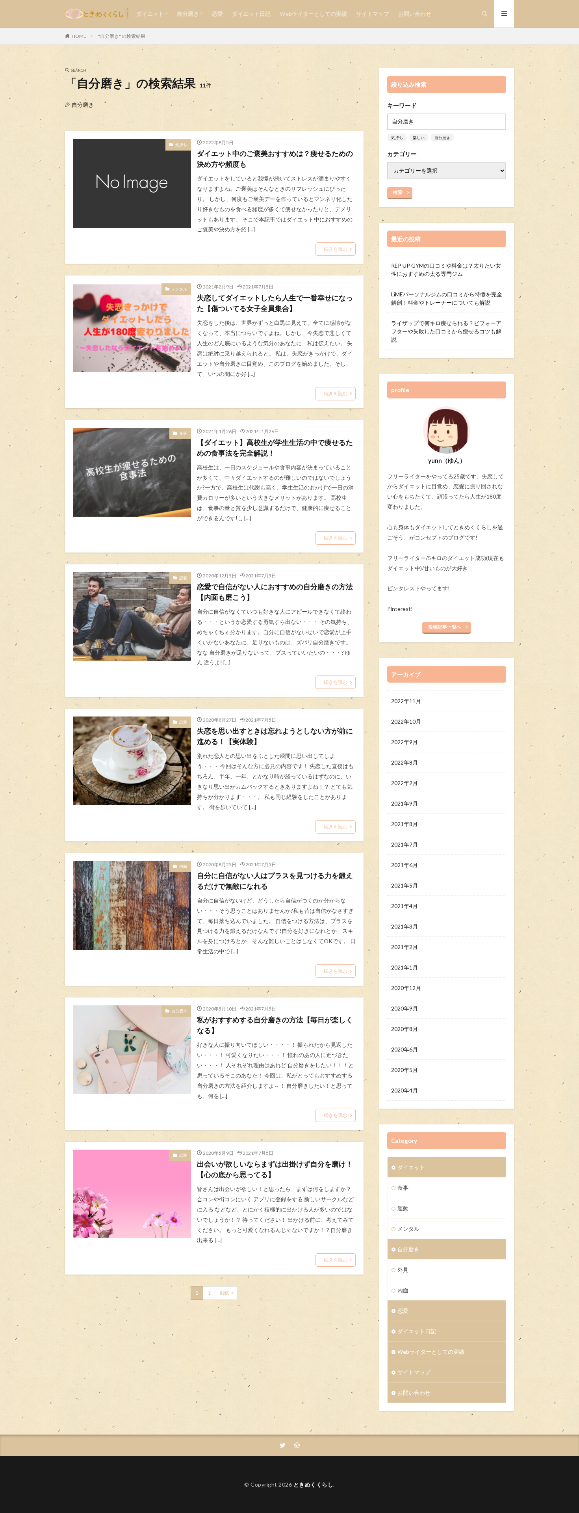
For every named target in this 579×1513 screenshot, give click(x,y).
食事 (183, 433)
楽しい (419, 137)
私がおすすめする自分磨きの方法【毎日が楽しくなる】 (275, 1025)
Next (224, 1293)
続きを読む (335, 249)
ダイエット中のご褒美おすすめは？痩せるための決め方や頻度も (275, 158)
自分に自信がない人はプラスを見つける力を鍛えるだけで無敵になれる (275, 880)
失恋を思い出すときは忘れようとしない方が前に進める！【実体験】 (275, 736)
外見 (402, 1269)
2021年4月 (404, 906)
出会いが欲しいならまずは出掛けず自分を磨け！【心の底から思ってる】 (275, 1169)
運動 (402, 1208)
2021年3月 (404, 926)
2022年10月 (406, 721)
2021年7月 (404, 844)
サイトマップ (372, 13)
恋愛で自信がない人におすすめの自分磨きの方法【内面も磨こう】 (275, 591)
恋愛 (217, 13)
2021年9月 (404, 803)
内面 (183, 866)
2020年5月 (404, 1069)
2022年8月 (404, 762)
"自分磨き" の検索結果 (121, 36)
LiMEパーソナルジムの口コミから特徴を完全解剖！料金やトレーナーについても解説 (446, 298)
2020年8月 (404, 1028)
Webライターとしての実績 (313, 13)
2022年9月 (404, 742)
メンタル (179, 289)
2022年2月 (404, 783)
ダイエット (150, 13)
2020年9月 (404, 1008)
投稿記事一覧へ (444, 627)
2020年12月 (406, 987)
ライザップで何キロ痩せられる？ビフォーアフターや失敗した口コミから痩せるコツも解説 (446, 331)
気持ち (181, 144)
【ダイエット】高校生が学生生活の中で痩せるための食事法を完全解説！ (275, 447)
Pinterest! (400, 608)
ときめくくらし (313, 1484)
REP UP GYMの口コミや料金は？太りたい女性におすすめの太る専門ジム (446, 269)
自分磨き (188, 13)
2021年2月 (404, 947)
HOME (79, 36)
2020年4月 (404, 1090)
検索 (398, 192)
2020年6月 (404, 1049)
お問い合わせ (414, 13)
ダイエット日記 (251, 13)
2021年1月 (404, 967)
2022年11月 (406, 701)
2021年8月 (404, 824)
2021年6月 (404, 865)
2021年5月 (404, 885)
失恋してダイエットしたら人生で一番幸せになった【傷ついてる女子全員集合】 (275, 303)
